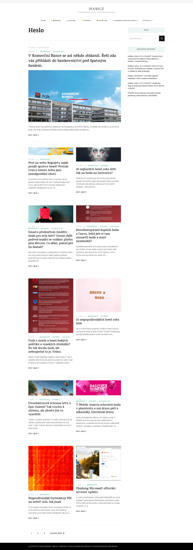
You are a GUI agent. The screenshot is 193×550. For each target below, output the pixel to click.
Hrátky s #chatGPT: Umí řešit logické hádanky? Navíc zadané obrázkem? (143, 77)
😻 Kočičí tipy (102, 20)
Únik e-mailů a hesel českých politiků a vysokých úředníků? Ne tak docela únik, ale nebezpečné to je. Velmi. (49, 346)
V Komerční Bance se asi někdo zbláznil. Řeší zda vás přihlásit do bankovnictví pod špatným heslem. (72, 61)
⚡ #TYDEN (85, 20)
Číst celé (32, 135)
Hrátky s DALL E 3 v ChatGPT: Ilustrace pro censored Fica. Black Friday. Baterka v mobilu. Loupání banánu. (145, 58)
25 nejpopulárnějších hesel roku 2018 (97, 322)
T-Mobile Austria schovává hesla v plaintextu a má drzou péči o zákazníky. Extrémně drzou (98, 409)
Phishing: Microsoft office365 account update (95, 491)
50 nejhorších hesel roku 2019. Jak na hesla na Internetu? (96, 171)
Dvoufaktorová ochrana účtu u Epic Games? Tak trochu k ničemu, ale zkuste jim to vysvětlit (49, 409)
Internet (105, 165)
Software (114, 226)
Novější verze (56, 533)
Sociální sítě (58, 51)
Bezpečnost (45, 51)
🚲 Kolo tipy (71, 20)
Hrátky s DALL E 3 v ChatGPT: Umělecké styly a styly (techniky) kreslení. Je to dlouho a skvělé (146, 85)
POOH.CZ (96, 9)
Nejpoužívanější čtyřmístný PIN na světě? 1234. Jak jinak (50, 500)
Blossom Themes (92, 546)
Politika (66, 337)
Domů (43, 20)
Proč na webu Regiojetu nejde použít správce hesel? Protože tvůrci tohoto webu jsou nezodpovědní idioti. (48, 169)
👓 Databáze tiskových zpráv (124, 20)
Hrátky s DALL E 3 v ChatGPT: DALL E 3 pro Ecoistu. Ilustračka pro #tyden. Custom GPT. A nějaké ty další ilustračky (146, 68)
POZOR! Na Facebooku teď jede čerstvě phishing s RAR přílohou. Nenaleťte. (144, 94)
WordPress (112, 546)
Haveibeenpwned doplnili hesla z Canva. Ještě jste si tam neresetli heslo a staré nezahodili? (97, 236)
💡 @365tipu (56, 20)
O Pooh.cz (147, 20)
